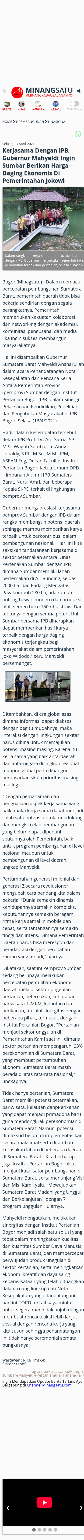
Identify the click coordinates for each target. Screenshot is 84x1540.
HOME (7, 121)
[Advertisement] (42, 42)
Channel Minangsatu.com (49, 1385)
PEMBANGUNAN (31, 121)
